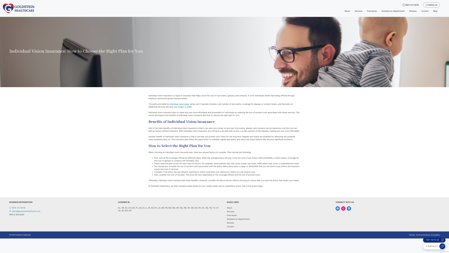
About (347, 11)
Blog (435, 11)
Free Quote (372, 11)
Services (358, 11)
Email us (432, 5)
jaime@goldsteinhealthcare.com (26, 211)
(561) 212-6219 (412, 5)
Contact (425, 11)
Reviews (413, 11)
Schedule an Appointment (393, 11)
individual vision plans (179, 104)
